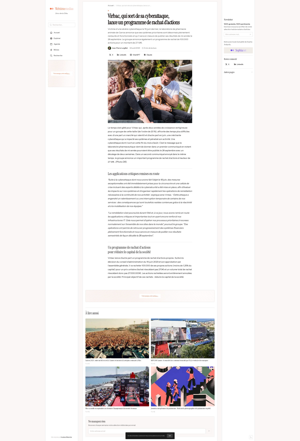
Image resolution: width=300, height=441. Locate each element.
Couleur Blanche (66, 437)
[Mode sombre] (251, 437)
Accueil (111, 5)
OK (170, 436)
